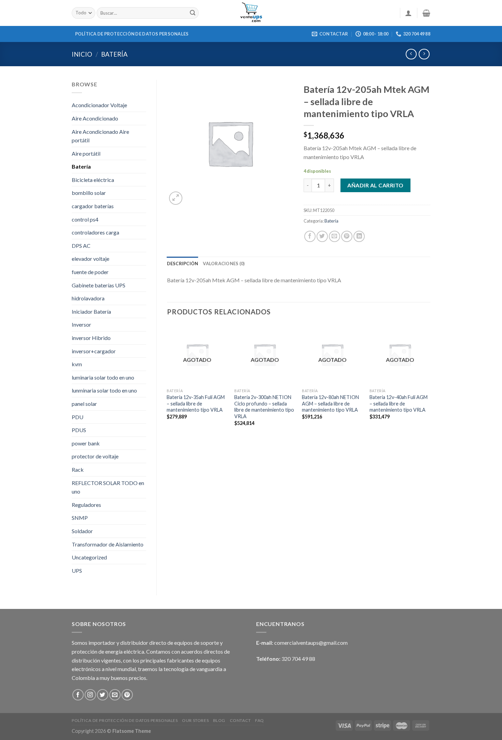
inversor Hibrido (91, 338)
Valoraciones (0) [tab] (224, 263)
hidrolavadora (88, 298)
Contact (240, 720)
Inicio (82, 54)
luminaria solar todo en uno (103, 377)
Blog (219, 720)
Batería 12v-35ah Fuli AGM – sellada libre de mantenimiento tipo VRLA (196, 403)
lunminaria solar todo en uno (104, 390)
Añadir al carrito (375, 185)
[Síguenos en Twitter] (102, 694)
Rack (78, 469)
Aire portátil (86, 153)
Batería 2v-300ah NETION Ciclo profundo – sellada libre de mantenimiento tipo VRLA (264, 406)
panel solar (84, 403)
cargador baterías (93, 206)
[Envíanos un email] (115, 694)
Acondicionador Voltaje (99, 105)
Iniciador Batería (91, 311)
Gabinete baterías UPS (98, 285)
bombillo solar (89, 192)
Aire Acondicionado (95, 118)
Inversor (81, 324)
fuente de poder (90, 272)
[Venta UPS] (251, 13)
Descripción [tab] (182, 263)
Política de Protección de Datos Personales (132, 34)
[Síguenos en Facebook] (78, 694)
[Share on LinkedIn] (359, 236)
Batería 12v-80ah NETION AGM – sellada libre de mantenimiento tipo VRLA (330, 403)
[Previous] (167, 381)
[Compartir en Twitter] (322, 236)
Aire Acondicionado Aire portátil (100, 136)
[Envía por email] (334, 236)
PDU (77, 417)
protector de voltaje (95, 456)
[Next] (430, 381)
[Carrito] (426, 12)
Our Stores (195, 720)
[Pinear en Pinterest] (346, 236)
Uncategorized (89, 557)
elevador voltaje (90, 258)
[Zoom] (175, 198)
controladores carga (95, 232)
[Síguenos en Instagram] (90, 694)
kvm (77, 364)
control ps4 (85, 219)
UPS (77, 570)
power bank (86, 443)
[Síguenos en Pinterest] (127, 694)
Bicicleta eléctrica (93, 179)
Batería (114, 54)
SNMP (80, 517)
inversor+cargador (94, 351)
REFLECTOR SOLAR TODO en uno (108, 487)
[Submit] (192, 13)
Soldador (82, 531)
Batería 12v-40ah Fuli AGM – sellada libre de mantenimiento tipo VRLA (398, 403)
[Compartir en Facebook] (310, 236)
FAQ (259, 720)
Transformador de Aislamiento (107, 544)
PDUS (79, 430)
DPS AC (81, 245)
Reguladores (86, 504)
